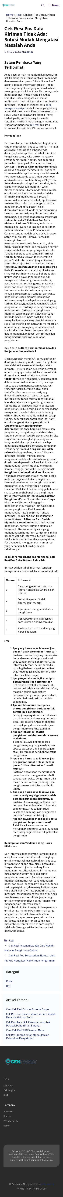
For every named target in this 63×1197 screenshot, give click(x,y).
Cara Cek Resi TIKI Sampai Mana (25, 1030)
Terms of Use (39, 1188)
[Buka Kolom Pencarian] (42, 5)
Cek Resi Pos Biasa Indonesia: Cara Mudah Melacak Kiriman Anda (30, 1015)
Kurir (9, 981)
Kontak (7, 1116)
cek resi (34, 124)
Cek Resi (8, 1085)
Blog (6, 1094)
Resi (18, 14)
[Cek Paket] (9, 5)
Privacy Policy (11, 1120)
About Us (8, 1111)
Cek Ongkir (9, 1090)
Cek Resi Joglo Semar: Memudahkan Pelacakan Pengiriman (27, 1036)
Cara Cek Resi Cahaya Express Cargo (27, 1009)
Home (9, 14)
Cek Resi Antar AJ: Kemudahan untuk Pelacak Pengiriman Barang (28, 1023)
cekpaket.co (48, 1184)
